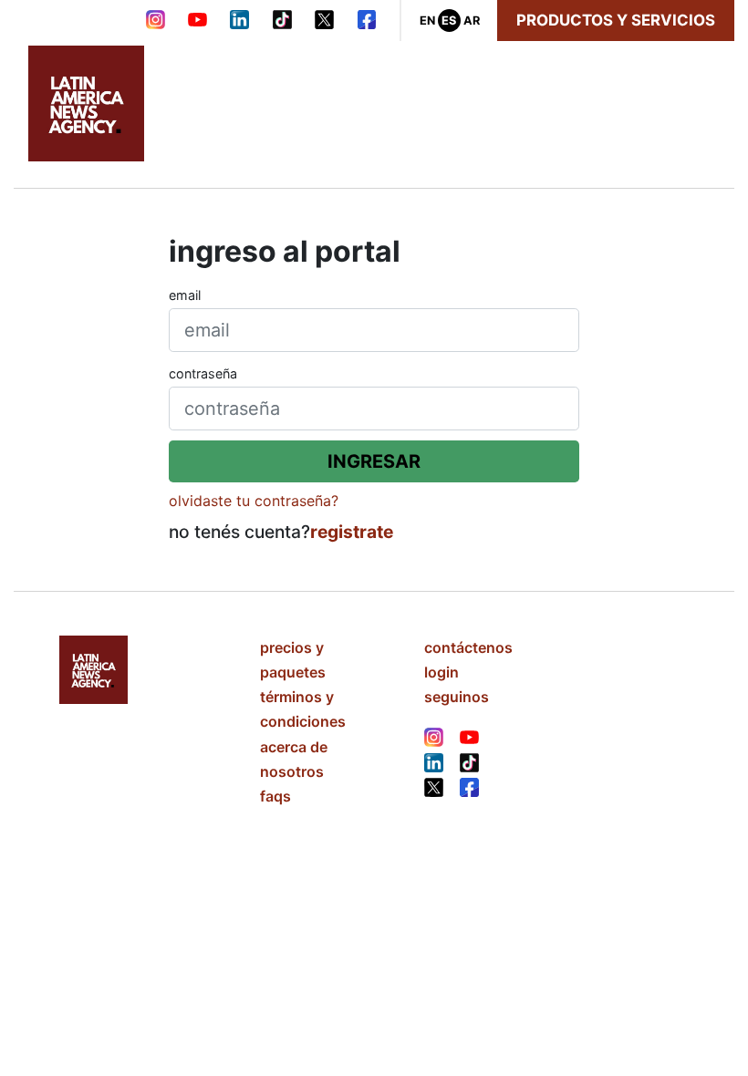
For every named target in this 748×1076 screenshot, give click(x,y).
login (441, 672)
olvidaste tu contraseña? (253, 500)
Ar (471, 20)
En (427, 20)
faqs (275, 796)
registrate (351, 532)
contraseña (203, 373)
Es (449, 20)
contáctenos (468, 647)
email (185, 295)
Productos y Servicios (615, 20)
